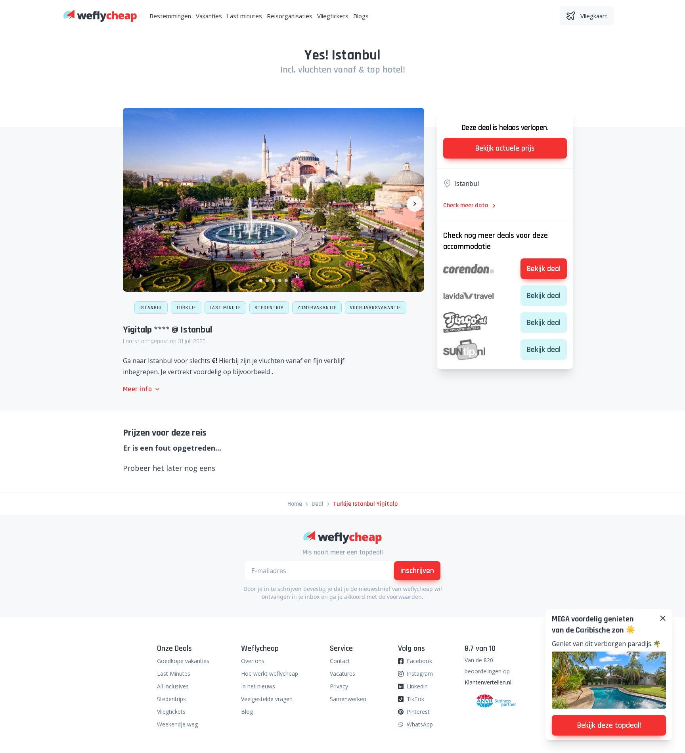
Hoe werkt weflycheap (269, 673)
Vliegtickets (332, 16)
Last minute (225, 308)
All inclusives (173, 686)
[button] (260, 280)
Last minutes (244, 16)
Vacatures (342, 673)
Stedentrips (171, 699)
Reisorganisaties (289, 16)
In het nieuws (258, 686)
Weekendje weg (177, 724)
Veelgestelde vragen (267, 699)
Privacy (339, 686)
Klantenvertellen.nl (488, 682)
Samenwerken (348, 699)
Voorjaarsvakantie (375, 308)
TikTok (415, 699)
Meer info (137, 389)
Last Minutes (173, 673)
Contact (340, 661)
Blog (247, 711)
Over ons (252, 661)
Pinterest (418, 711)
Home (294, 504)
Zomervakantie (317, 308)
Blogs (361, 16)
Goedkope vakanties (183, 661)
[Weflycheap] (100, 16)
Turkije (186, 308)
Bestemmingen (170, 16)
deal (317, 504)
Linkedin (417, 686)
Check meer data (465, 205)
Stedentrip (269, 308)
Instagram (420, 673)
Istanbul (151, 308)
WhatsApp (420, 724)
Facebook (419, 661)
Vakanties (209, 16)
